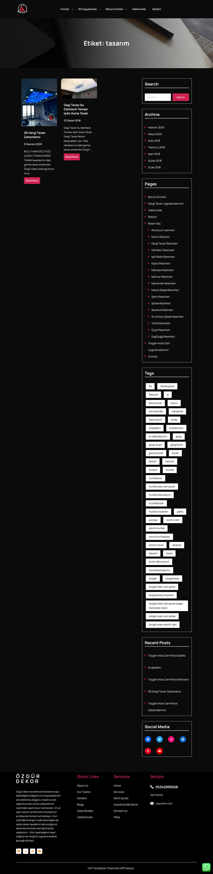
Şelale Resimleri (161, 303)
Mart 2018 (154, 154)
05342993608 (167, 787)
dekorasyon (155, 419)
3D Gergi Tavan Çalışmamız (34, 135)
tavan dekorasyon (159, 561)
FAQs (117, 817)
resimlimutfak (157, 528)
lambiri (153, 461)
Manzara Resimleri (162, 270)
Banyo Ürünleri (157, 197)
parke (180, 511)
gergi (179, 436)
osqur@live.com (164, 803)
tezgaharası (172, 578)
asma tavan (155, 403)
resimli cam (172, 520)
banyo (174, 403)
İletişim (152, 217)
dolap (174, 419)
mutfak (170, 470)
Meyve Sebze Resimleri (165, 290)
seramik (176, 545)
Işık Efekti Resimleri (163, 257)
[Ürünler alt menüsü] (72, 9)
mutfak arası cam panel (162, 486)
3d (150, 386)
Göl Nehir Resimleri (162, 250)
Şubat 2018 (155, 160)
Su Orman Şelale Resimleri (167, 316)
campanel (177, 411)
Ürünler (152, 356)
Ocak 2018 (154, 167)
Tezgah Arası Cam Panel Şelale (166, 655)
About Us (82, 785)
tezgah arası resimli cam (163, 624)
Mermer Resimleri (162, 277)
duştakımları (176, 428)
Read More (32, 180)
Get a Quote (121, 798)
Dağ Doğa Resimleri (163, 336)
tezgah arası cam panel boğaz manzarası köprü (166, 606)
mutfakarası (155, 478)
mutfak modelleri (158, 511)
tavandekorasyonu (159, 570)
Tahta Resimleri (160, 323)
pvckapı (153, 520)
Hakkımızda (155, 210)
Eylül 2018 (154, 141)
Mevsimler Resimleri (163, 283)
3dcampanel (167, 386)
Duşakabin (154, 667)
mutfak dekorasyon (160, 495)
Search (181, 97)
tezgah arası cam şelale (162, 616)
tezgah (153, 578)
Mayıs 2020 (155, 134)
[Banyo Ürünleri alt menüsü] (126, 9)
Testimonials (85, 817)
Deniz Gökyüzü (160, 237)
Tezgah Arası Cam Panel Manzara (168, 679)
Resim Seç (154, 223)
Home (117, 785)
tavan (169, 553)
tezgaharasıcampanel (161, 595)
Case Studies (85, 811)
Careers (82, 798)
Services (119, 792)
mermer (169, 461)
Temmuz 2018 (156, 147)
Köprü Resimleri (160, 263)
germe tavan (156, 453)
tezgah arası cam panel (162, 586)
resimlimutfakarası (159, 536)
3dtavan (153, 394)
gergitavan (176, 444)
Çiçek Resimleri (160, 330)
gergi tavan (155, 444)
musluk (153, 470)
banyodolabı (156, 411)
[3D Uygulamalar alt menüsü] (100, 9)
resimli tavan (156, 545)
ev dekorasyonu (158, 436)
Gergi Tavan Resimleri (164, 243)
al (168, 394)
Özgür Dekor (28, 779)
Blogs (80, 804)
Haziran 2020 (156, 127)
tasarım (153, 553)
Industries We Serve (126, 804)
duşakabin (155, 428)
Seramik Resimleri (162, 310)
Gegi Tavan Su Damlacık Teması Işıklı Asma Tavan (76, 109)
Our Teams (83, 792)
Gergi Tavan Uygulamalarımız (166, 203)
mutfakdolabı (156, 503)
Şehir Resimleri (160, 296)
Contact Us (120, 811)
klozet (175, 453)
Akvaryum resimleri (163, 230)
